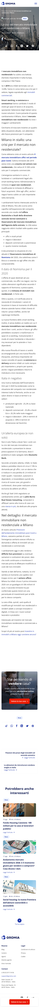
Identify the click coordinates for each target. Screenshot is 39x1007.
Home (3, 11)
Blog (3, 949)
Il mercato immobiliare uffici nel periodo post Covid (19, 157)
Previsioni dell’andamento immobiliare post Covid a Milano (19, 533)
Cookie (23, 956)
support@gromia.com (9, 976)
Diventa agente (7, 960)
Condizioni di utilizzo (28, 949)
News (7, 11)
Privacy (23, 953)
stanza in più (10, 506)
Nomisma (6, 257)
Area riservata (6, 963)
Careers (4, 953)
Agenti (4, 956)
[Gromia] (20, 937)
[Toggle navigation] (36, 3)
